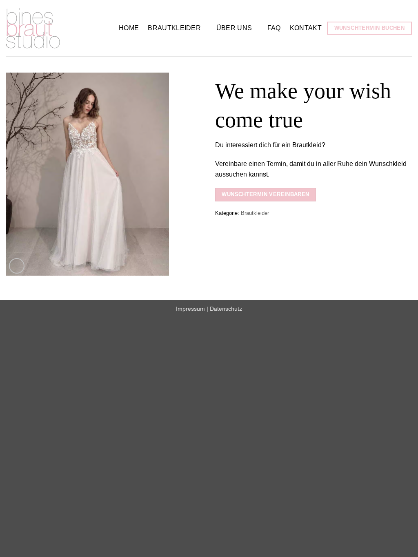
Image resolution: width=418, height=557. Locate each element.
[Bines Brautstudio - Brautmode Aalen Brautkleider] (56, 28)
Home (129, 27)
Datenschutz (226, 308)
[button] (17, 266)
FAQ (274, 27)
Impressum (190, 308)
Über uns (234, 27)
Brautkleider (174, 27)
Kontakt (306, 27)
